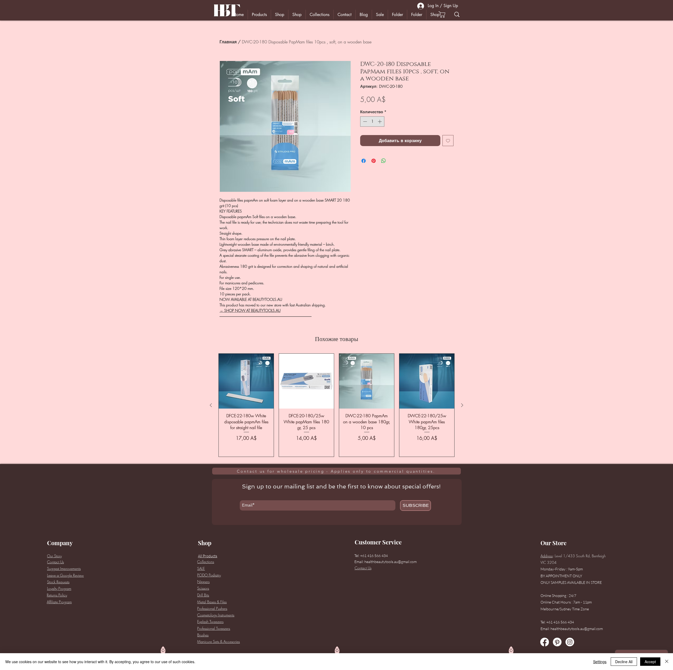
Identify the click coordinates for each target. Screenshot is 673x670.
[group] (336, 405)
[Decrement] (364, 121)
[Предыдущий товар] (211, 405)
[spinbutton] (372, 121)
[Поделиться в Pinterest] (373, 161)
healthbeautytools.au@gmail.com (390, 561)
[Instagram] (569, 642)
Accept (650, 661)
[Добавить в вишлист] (447, 140)
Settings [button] (599, 661)
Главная (228, 42)
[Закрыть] (667, 661)
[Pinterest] (557, 642)
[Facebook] (544, 642)
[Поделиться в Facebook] (363, 161)
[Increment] (380, 121)
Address (547, 555)
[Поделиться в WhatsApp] (383, 161)
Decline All (624, 661)
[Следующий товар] (462, 405)
